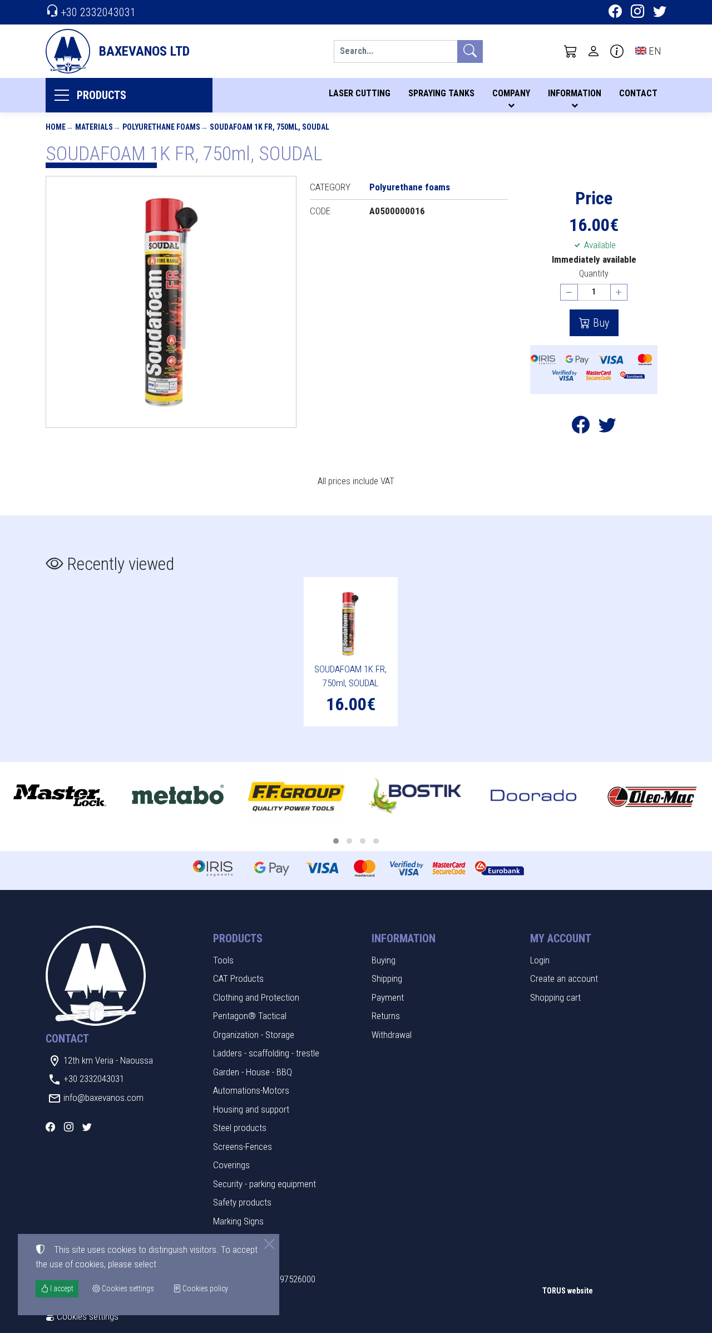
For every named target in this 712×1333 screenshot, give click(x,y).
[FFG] (296, 796)
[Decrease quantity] (569, 292)
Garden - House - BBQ (252, 1072)
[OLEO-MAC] (652, 796)
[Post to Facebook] (581, 428)
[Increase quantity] (619, 292)
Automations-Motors (251, 1090)
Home (56, 126)
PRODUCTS (101, 95)
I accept (60, 1288)
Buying (383, 960)
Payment (388, 997)
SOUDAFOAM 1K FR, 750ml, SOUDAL (269, 126)
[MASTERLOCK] (59, 796)
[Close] (269, 1244)
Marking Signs (238, 1221)
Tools (223, 960)
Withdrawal (392, 1034)
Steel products (239, 1127)
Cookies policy (204, 1288)
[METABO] (177, 796)
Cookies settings (86, 1316)
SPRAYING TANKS (441, 93)
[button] (571, 51)
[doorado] (533, 796)
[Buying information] (617, 51)
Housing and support (251, 1109)
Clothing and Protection (256, 997)
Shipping (387, 978)
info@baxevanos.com (103, 1097)
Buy (599, 322)
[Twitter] (659, 12)
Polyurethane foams (161, 126)
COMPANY (511, 93)
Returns (386, 1015)
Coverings (231, 1164)
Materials (94, 126)
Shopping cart (555, 997)
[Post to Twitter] (607, 428)
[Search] (470, 51)
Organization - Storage (253, 1034)
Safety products (242, 1202)
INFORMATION (574, 93)
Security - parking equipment (264, 1183)
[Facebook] (615, 12)
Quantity (594, 273)
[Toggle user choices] (593, 51)
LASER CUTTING (359, 93)
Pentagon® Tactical (249, 1015)
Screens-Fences (242, 1146)
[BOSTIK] (415, 796)
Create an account (564, 978)
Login (540, 960)
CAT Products (238, 978)
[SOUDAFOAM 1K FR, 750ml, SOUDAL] (171, 302)
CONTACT (638, 93)
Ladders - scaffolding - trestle (266, 1053)
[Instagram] (637, 12)
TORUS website (567, 1290)
